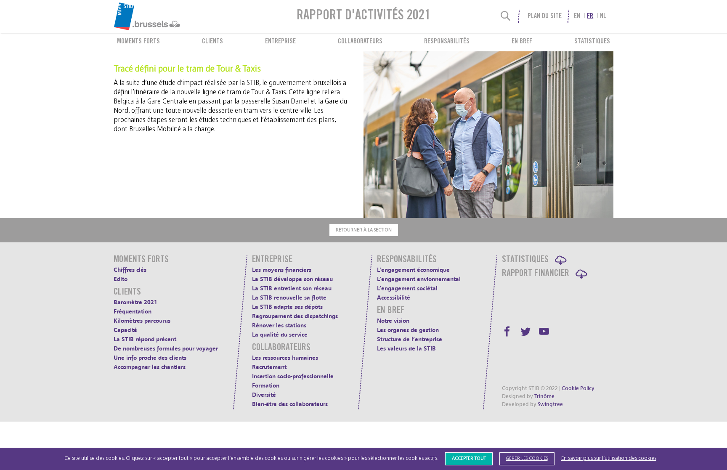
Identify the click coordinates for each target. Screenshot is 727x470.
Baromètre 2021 (135, 302)
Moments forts (138, 41)
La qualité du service (280, 334)
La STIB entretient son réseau (292, 288)
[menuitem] (167, 16)
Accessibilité (393, 297)
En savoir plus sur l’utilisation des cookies (608, 458)
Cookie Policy (578, 388)
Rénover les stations (279, 325)
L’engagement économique (413, 270)
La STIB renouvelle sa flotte (289, 297)
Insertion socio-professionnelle (293, 376)
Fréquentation (132, 311)
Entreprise (280, 41)
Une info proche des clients (150, 357)
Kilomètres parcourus (142, 320)
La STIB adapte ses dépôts (287, 307)
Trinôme (544, 396)
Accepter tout (469, 458)
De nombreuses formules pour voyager (166, 348)
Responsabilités (447, 41)
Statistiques (592, 41)
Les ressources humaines (285, 357)
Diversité (264, 394)
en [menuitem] (577, 16)
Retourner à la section (364, 230)
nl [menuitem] (603, 16)
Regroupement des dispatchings (295, 316)
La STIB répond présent (145, 339)
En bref (522, 41)
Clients (212, 41)
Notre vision (393, 320)
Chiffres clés (130, 270)
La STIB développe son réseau (292, 279)
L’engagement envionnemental (419, 279)
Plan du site (544, 16)
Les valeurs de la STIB (406, 348)
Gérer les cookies (527, 458)
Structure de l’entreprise (409, 339)
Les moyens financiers (281, 270)
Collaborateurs (360, 41)
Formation (265, 385)
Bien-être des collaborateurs (290, 404)
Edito (120, 279)
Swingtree (550, 404)
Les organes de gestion (408, 330)
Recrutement (269, 367)
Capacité (125, 330)
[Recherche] (505, 16)
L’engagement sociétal (407, 288)
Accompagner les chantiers (150, 367)
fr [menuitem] (590, 16)
